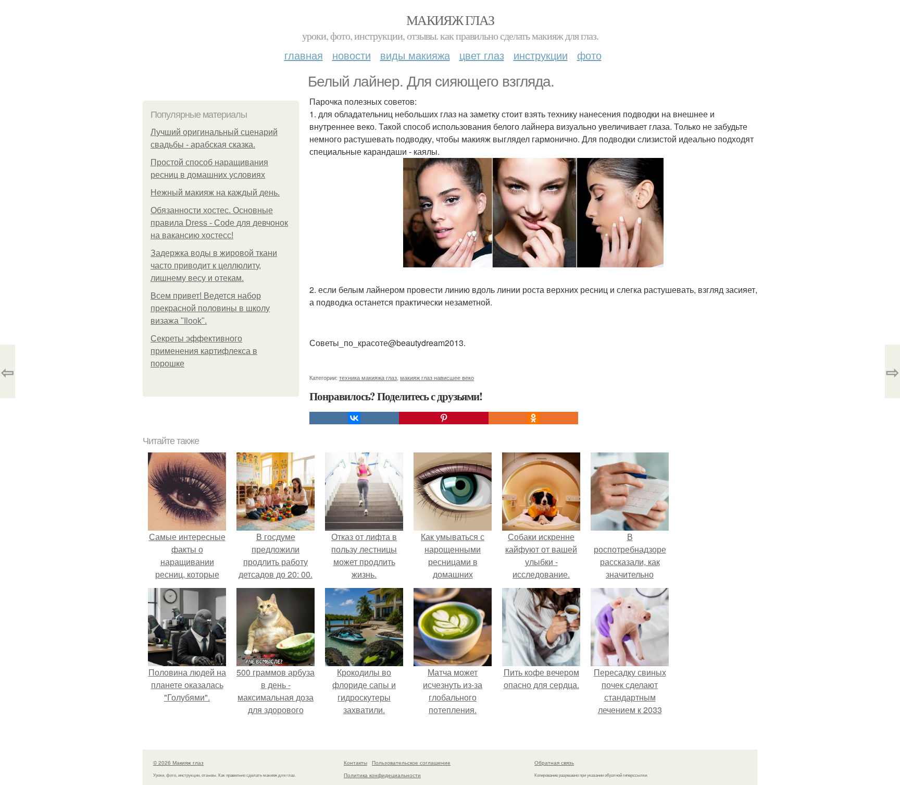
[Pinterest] (444, 418)
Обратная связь (554, 762)
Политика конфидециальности (382, 775)
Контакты (355, 762)
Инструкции (541, 55)
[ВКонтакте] (354, 418)
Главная (303, 55)
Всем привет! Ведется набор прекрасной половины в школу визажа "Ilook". (210, 308)
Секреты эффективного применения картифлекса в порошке (204, 351)
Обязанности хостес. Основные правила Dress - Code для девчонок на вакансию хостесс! (219, 223)
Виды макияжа (415, 55)
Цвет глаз (481, 55)
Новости (351, 55)
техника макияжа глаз (368, 377)
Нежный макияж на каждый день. (215, 192)
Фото (589, 55)
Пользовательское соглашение (411, 762)
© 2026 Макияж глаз (178, 762)
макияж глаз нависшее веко (437, 377)
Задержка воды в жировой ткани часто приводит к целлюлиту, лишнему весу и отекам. (214, 266)
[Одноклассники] (533, 418)
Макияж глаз (450, 20)
